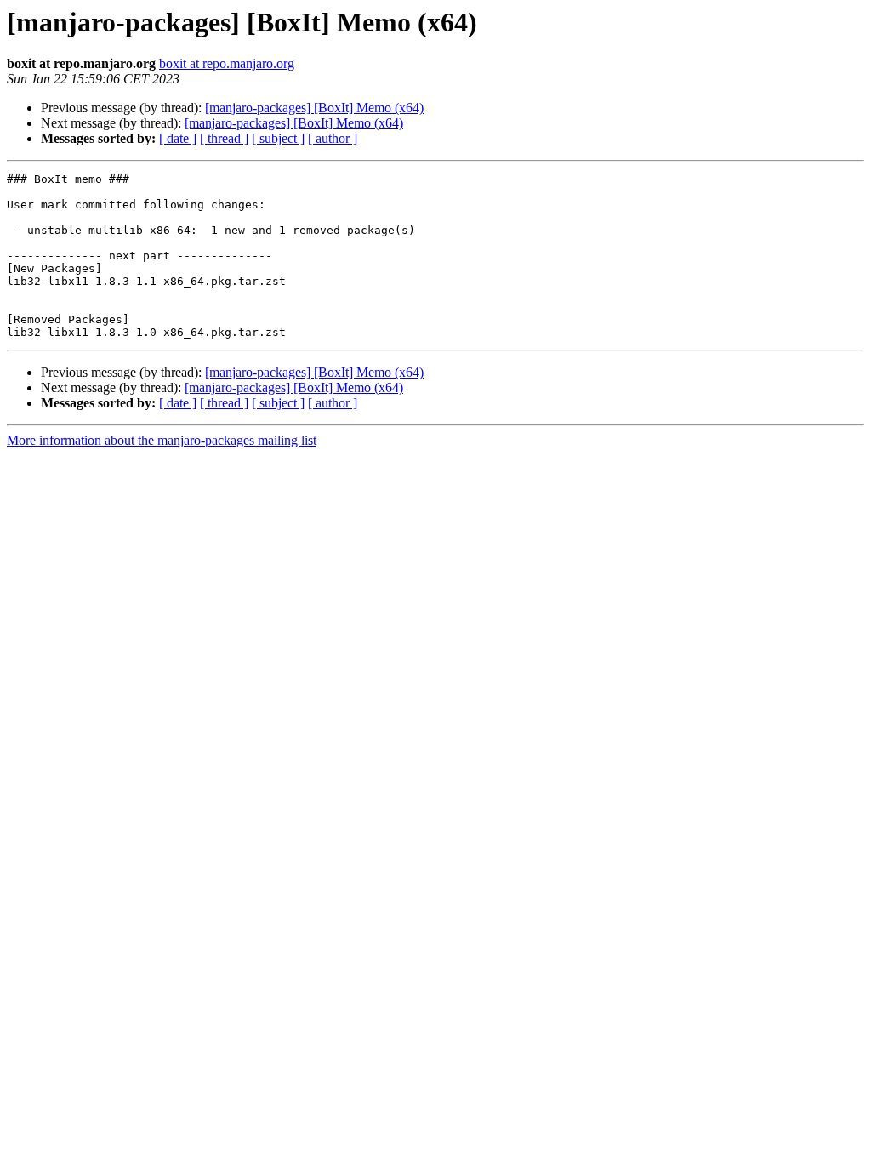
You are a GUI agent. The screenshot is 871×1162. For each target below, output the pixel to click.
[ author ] (332, 138)
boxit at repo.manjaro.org (226, 63)
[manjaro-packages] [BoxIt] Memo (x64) (314, 107)
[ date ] (177, 138)
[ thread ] (224, 138)
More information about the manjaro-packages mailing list (161, 440)
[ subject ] (278, 138)
